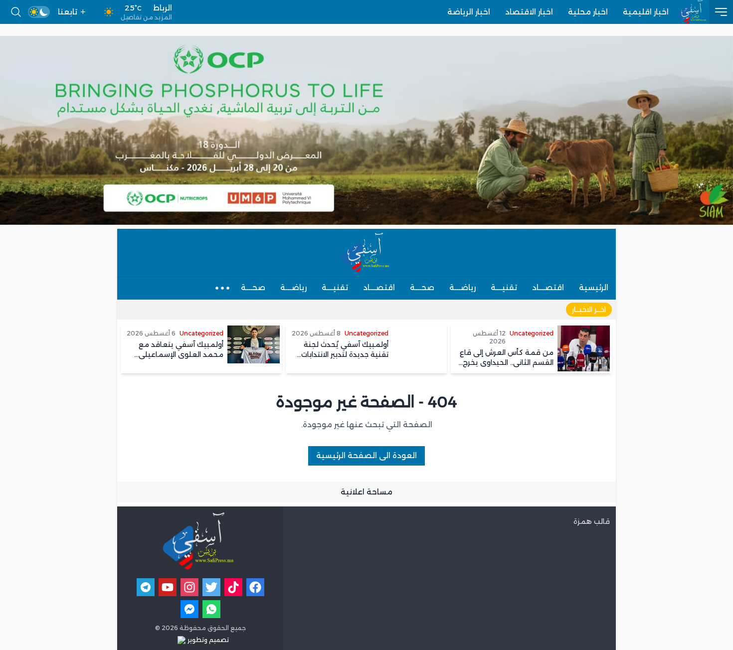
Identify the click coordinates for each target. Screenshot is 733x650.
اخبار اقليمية (646, 11)
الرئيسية (593, 287)
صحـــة (422, 287)
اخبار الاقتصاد (529, 11)
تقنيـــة (504, 287)
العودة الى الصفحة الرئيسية (366, 455)
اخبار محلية (588, 11)
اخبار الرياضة (468, 11)
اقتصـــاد (548, 287)
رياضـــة (462, 287)
